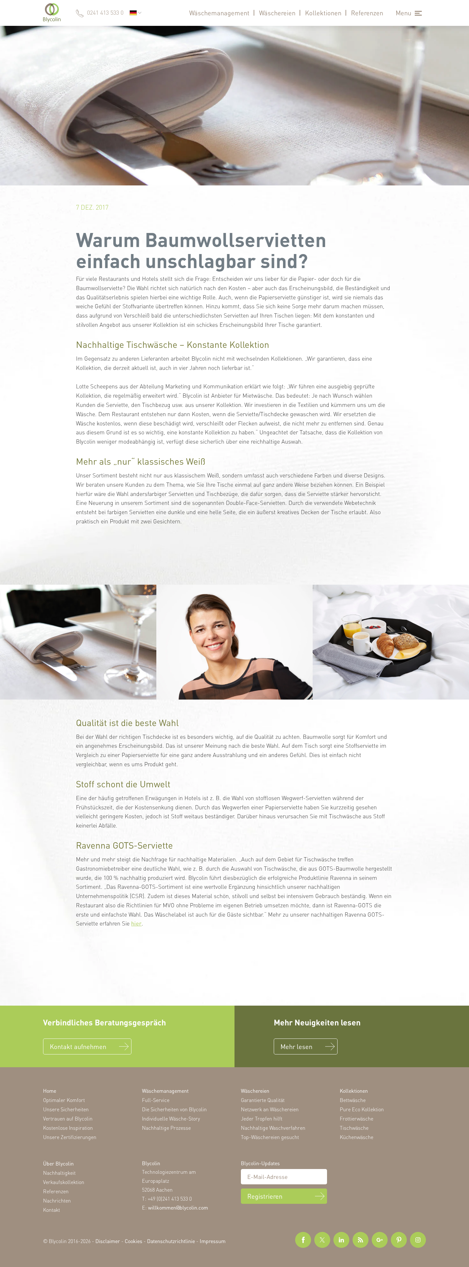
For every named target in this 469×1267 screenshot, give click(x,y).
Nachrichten (57, 1200)
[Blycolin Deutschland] (52, 12)
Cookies (133, 1241)
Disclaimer (107, 1241)
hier (136, 923)
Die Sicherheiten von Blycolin (174, 1109)
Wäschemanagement (219, 13)
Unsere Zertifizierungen (69, 1137)
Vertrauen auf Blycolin (68, 1118)
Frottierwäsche (356, 1118)
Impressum (213, 1241)
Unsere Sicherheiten (66, 1109)
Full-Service (155, 1100)
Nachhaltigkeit (59, 1172)
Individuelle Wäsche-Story (171, 1118)
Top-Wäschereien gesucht (270, 1137)
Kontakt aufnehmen (78, 1046)
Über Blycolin (58, 1163)
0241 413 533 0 (105, 12)
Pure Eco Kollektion (362, 1109)
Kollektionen (323, 13)
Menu (403, 13)
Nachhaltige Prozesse (166, 1127)
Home (49, 1090)
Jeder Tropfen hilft (261, 1118)
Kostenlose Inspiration (68, 1127)
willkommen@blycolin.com (178, 1207)
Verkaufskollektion (63, 1182)
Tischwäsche (354, 1127)
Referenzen (367, 13)
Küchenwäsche (356, 1137)
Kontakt (51, 1209)
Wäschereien (277, 13)
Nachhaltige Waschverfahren (273, 1127)
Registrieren (264, 1196)
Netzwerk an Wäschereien (270, 1109)
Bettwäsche (353, 1100)
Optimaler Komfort (64, 1100)
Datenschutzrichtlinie (171, 1241)
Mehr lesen (296, 1046)
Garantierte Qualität (263, 1100)
